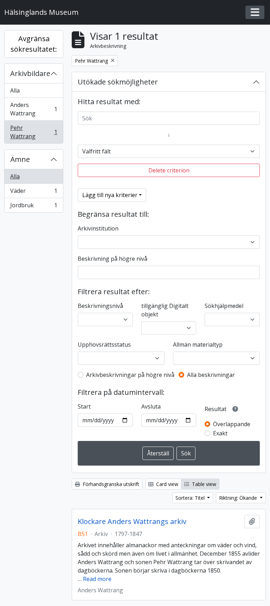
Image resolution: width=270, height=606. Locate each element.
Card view (166, 484)
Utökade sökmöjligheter (118, 82)
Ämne (20, 159)
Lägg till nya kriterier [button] (109, 195)
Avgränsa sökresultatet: (34, 44)
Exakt (220, 433)
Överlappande (231, 424)
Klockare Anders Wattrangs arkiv (132, 521)
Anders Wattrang (33, 109)
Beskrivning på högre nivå (112, 259)
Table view (203, 484)
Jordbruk (33, 206)
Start (84, 406)
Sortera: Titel (190, 497)
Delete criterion (168, 170)
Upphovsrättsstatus (104, 344)
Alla (15, 90)
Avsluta (151, 406)
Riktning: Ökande (238, 497)
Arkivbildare (30, 73)
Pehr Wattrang (33, 132)
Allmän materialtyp (198, 344)
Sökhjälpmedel (224, 306)
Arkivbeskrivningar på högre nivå (130, 375)
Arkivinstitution (98, 228)
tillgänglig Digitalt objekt (164, 310)
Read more (97, 579)
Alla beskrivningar (211, 375)
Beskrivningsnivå (100, 306)
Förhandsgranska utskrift (110, 484)
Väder (33, 192)
